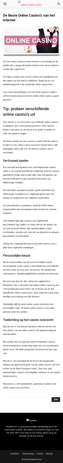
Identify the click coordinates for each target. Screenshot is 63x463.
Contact (40, 453)
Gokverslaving (28, 453)
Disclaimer (15, 453)
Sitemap (49, 453)
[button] (59, 4)
